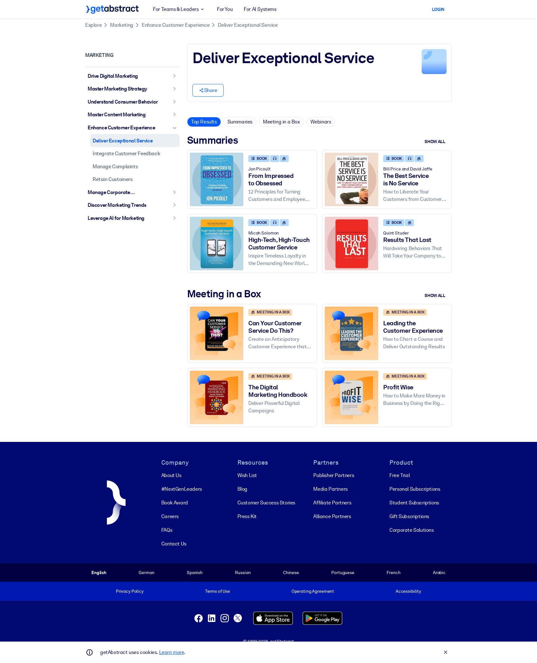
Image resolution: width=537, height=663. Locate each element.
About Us (171, 475)
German (146, 572)
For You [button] (224, 9)
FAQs (166, 530)
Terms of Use (217, 591)
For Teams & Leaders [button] (176, 9)
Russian (242, 572)
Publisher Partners (333, 475)
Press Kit (247, 516)
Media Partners (330, 489)
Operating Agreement (312, 591)
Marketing (121, 25)
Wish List (247, 475)
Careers (170, 516)
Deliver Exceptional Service (248, 25)
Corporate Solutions (411, 530)
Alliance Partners (332, 516)
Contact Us (173, 544)
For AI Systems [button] (260, 9)
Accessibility (408, 591)
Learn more (171, 652)
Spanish (195, 572)
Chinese (291, 572)
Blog (242, 489)
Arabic (439, 572)
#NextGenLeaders (181, 489)
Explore (93, 25)
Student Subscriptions (414, 503)
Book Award (174, 503)
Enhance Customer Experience (175, 25)
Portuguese (342, 572)
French (393, 572)
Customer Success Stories (266, 503)
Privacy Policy (130, 591)
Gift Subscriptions (409, 516)
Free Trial (399, 475)
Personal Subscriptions (414, 489)
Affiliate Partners (332, 503)
